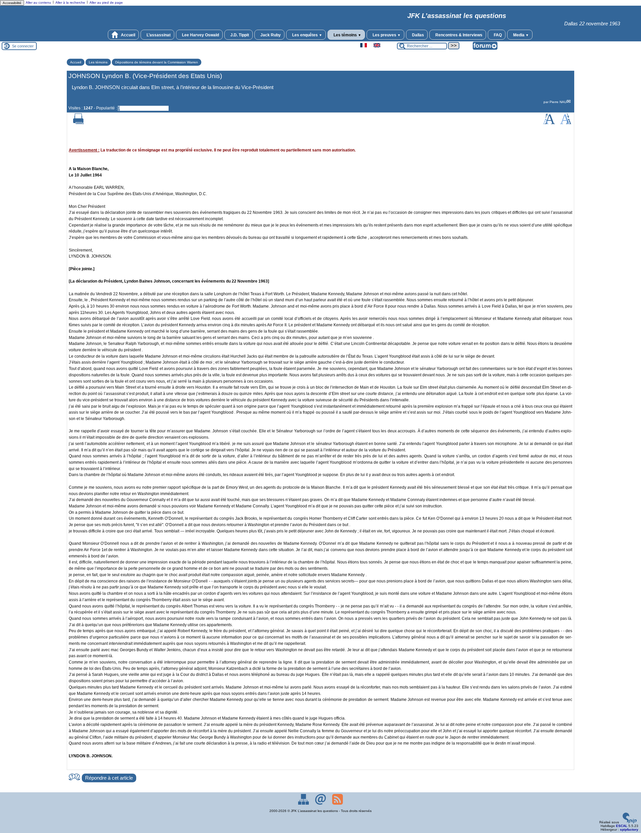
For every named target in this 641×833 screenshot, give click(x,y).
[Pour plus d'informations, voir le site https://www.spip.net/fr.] (629, 822)
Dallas (417, 35)
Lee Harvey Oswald (200, 35)
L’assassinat (158, 35)
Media (520, 35)
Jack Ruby (270, 35)
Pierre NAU (558, 102)
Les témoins (347, 35)
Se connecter (23, 46)
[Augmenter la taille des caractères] (549, 123)
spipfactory (629, 829)
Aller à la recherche (70, 2)
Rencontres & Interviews (458, 35)
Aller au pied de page (106, 2)
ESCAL (621, 826)
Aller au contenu (38, 2)
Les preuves (386, 35)
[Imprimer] (78, 123)
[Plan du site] (303, 803)
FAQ (497, 35)
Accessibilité (12, 3)
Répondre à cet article (109, 778)
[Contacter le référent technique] (321, 803)
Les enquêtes (306, 35)
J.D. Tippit (239, 35)
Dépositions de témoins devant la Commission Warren (156, 62)
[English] (377, 46)
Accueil (127, 35)
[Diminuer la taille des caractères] (565, 123)
